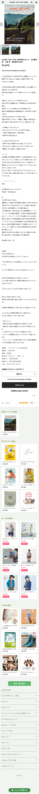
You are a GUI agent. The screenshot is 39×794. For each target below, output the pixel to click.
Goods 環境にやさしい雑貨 (10, 696)
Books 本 (5, 701)
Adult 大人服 (6, 748)
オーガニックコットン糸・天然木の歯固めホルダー (16, 713)
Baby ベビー (6, 737)
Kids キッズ (5, 742)
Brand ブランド (6, 707)
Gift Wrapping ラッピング (10, 719)
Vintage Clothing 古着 (9, 760)
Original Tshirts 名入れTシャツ (11, 754)
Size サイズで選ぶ (7, 731)
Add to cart (19, 385)
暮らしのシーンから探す (9, 725)
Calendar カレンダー (8, 766)
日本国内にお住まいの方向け (19, 391)
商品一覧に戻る (19, 684)
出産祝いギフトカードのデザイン (13, 369)
